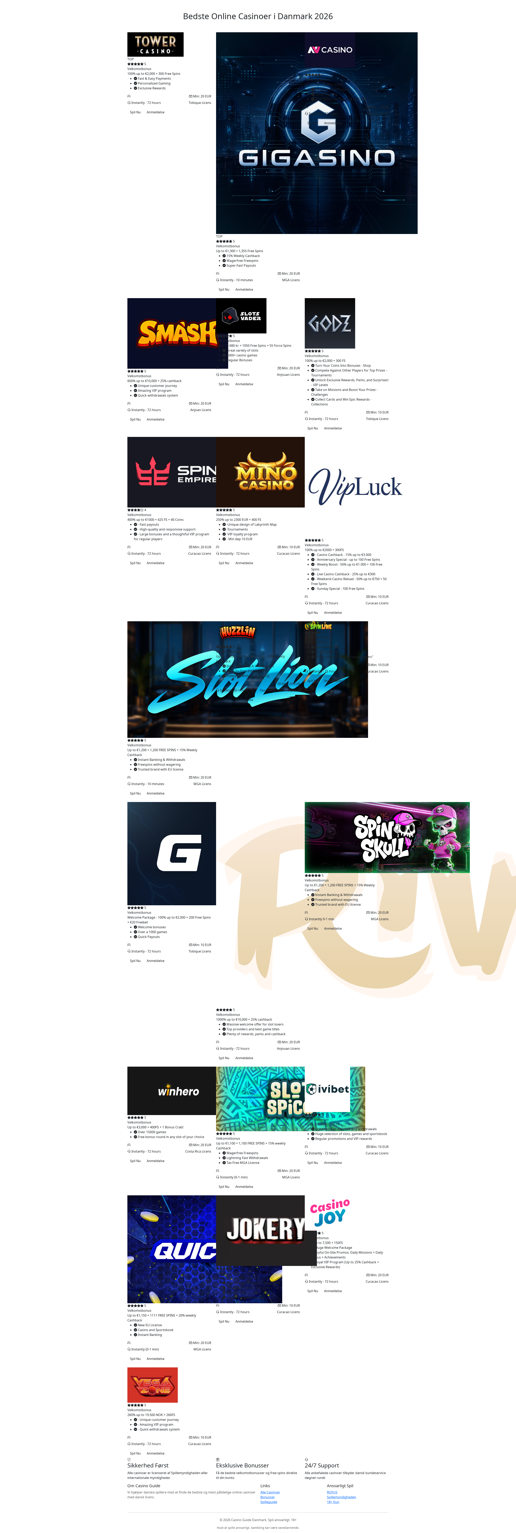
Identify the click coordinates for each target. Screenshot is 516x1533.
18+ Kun (333, 1502)
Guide (382, 5)
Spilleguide (268, 1502)
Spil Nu (135, 112)
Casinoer (350, 5)
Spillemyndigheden (341, 1497)
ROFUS (332, 1492)
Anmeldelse (155, 112)
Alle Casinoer (270, 1492)
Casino (143, 5)
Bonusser (367, 5)
